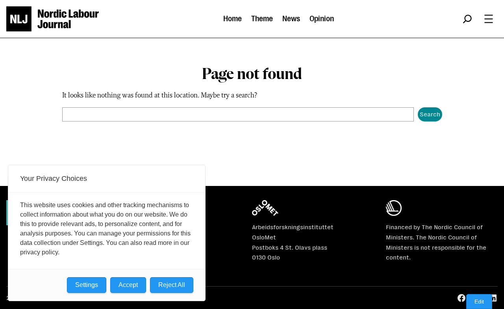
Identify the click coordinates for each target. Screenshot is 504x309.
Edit (479, 301)
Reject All (171, 284)
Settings (86, 284)
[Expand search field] (467, 19)
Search (430, 114)
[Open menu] (489, 19)
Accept (128, 284)
